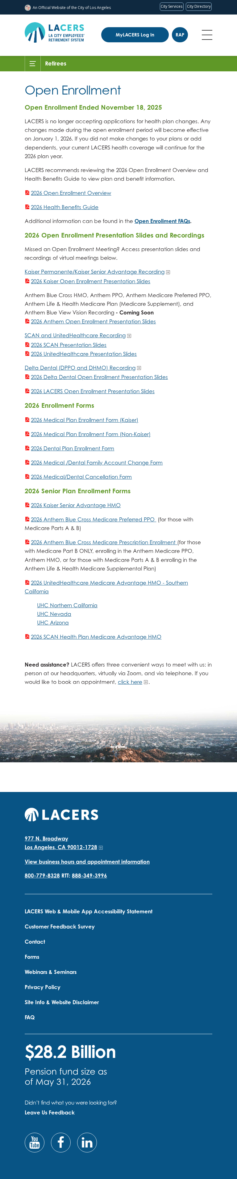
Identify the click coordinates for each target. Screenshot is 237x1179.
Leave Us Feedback (50, 1112)
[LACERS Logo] (54, 32)
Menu (207, 35)
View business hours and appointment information (87, 861)
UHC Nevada (54, 614)
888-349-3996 (89, 875)
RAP (180, 35)
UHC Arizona (53, 622)
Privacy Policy (42, 987)
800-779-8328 (42, 875)
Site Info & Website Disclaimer (62, 1002)
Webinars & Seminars (51, 972)
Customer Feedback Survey (60, 926)
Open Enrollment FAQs (162, 221)
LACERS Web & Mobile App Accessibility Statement (88, 911)
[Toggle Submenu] (33, 63)
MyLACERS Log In (135, 35)
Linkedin (87, 1142)
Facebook (61, 1142)
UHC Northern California (67, 605)
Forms (32, 957)
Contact (35, 941)
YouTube (34, 1142)
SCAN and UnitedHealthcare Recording (75, 335)
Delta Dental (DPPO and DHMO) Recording (80, 367)
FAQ (30, 1017)
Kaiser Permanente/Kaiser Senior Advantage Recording (94, 271)
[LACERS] (61, 813)
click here (130, 682)
